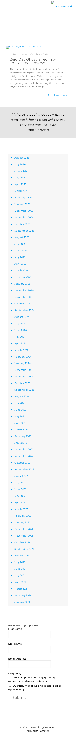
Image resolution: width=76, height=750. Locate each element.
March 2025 (21, 270)
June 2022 (20, 489)
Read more (60, 95)
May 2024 (20, 336)
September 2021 (24, 548)
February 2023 (22, 436)
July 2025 (19, 243)
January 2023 (22, 442)
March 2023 (21, 429)
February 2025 (22, 277)
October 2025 (22, 223)
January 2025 (22, 283)
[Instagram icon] (43, 737)
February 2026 (23, 197)
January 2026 (22, 204)
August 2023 (21, 396)
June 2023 (20, 409)
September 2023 (24, 389)
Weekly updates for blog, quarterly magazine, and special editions (31, 679)
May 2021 (19, 575)
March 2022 (21, 509)
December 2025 (23, 210)
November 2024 (24, 296)
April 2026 (20, 184)
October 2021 (22, 542)
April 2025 (20, 263)
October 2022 (22, 462)
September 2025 (24, 230)
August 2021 (21, 555)
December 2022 (23, 449)
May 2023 (19, 416)
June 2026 (20, 170)
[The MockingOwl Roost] (62, 5)
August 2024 (22, 316)
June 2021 (20, 568)
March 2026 (21, 190)
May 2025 (19, 257)
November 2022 (23, 456)
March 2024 (21, 349)
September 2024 (24, 310)
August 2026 (21, 157)
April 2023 (20, 422)
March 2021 (21, 588)
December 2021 (23, 529)
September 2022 (24, 469)
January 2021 (22, 601)
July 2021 (19, 562)
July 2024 (20, 323)
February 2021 (22, 595)
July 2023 (19, 403)
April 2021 (20, 582)
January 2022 (22, 522)
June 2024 (20, 330)
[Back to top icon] (38, 720)
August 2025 (21, 237)
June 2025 (20, 250)
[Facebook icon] (32, 737)
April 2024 (20, 343)
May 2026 (20, 177)
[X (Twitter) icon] (36, 737)
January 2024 (22, 363)
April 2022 (20, 502)
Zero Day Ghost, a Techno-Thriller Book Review (33, 61)
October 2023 (22, 383)
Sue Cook (18, 54)
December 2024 (24, 290)
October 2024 (22, 303)
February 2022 (22, 515)
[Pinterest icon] (40, 737)
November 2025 (23, 217)
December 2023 (23, 369)
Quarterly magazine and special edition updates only (35, 687)
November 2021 (23, 535)
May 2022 (19, 495)
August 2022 (21, 475)
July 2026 (20, 164)
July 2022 (19, 482)
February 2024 (23, 356)
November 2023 (23, 376)
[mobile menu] (5, 9)
